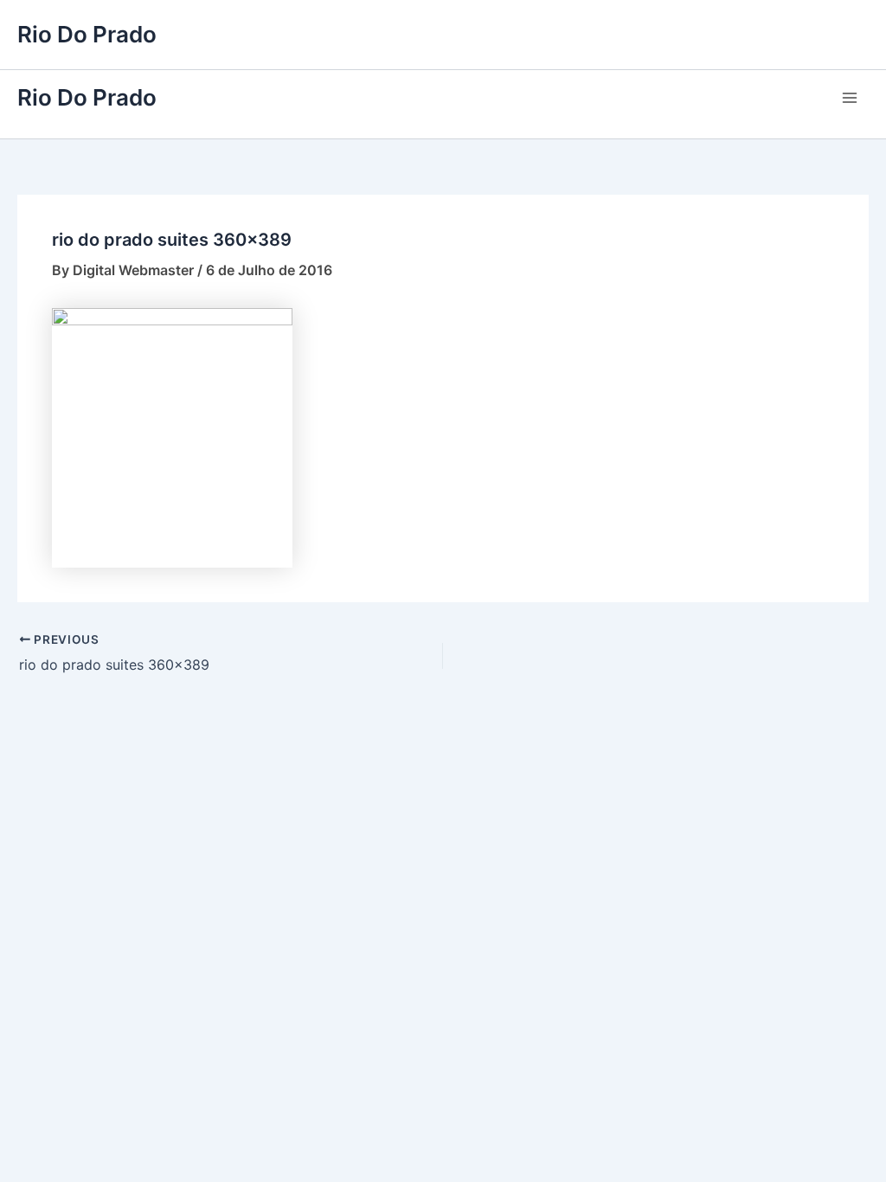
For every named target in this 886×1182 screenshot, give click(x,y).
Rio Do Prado (87, 34)
